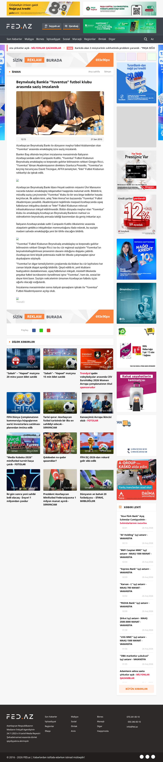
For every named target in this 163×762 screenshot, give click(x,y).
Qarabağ (73, 26)
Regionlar (90, 39)
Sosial (66, 39)
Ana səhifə (94, 71)
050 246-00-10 (134, 721)
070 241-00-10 (133, 716)
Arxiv (73, 731)
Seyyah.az (54, 26)
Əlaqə (47, 731)
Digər (112, 39)
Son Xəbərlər (14, 39)
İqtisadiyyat (53, 39)
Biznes (40, 39)
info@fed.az (132, 726)
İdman (107, 71)
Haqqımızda (103, 731)
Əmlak (102, 39)
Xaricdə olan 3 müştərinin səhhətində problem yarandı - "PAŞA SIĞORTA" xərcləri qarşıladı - (92, 47)
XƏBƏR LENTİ (132, 507)
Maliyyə (29, 39)
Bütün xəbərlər (137, 688)
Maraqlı (77, 39)
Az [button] (152, 39)
